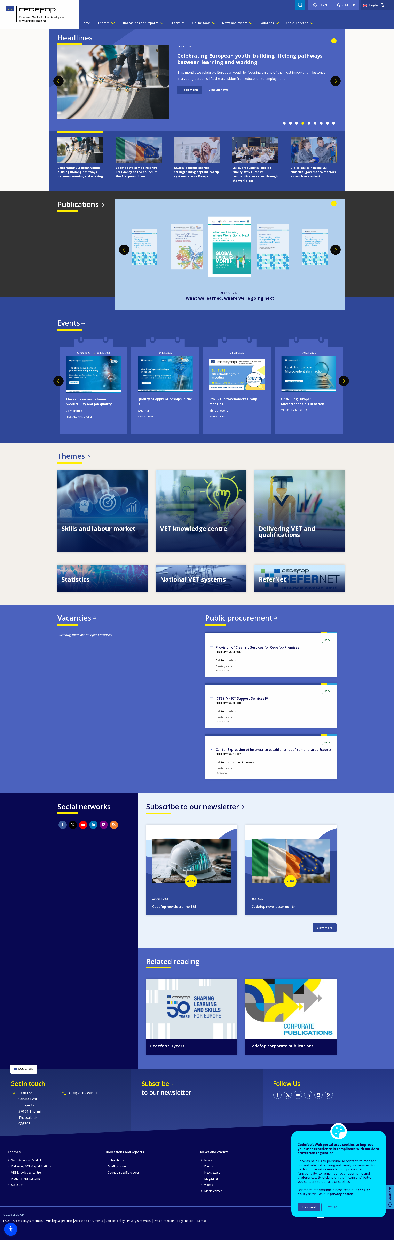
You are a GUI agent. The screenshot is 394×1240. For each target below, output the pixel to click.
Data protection (164, 1221)
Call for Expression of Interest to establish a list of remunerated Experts (274, 749)
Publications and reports (124, 1152)
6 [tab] (315, 123)
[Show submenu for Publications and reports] (161, 23)
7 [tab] (321, 123)
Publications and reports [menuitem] (139, 23)
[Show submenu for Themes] (112, 23)
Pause (334, 40)
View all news (218, 96)
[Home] (36, 14)
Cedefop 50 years (167, 1046)
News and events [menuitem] (234, 23)
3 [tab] (296, 123)
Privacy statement (139, 1221)
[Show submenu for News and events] (250, 23)
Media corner (213, 1191)
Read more (190, 96)
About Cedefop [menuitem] (297, 23)
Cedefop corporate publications (282, 1046)
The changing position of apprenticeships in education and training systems (230, 298)
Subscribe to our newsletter (192, 806)
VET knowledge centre (26, 1172)
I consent (309, 1207)
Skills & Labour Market (26, 1160)
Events (68, 323)
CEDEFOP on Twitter (73, 825)
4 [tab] (303, 123)
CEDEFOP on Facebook (62, 825)
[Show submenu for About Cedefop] (311, 23)
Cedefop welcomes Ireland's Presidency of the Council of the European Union (250, 58)
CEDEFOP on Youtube (83, 825)
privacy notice (341, 1194)
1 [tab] (284, 123)
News (208, 1160)
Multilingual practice (59, 1221)
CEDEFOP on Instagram (104, 825)
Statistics (17, 1185)
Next (335, 81)
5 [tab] (309, 123)
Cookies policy (115, 1221)
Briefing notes (117, 1166)
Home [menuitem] (85, 23)
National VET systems (25, 1179)
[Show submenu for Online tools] (213, 23)
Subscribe (155, 1083)
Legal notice (185, 1221)
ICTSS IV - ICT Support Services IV (242, 698)
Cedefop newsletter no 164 (274, 906)
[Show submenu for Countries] (277, 23)
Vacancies (74, 618)
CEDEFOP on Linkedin (93, 825)
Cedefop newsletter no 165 (174, 906)
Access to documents (88, 1221)
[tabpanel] (197, 76)
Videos (208, 1185)
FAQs (6, 1221)
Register (348, 5)
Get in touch (27, 1083)
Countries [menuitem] (266, 23)
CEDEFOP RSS (114, 825)
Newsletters (212, 1172)
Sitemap (201, 1221)
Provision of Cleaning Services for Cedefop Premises (257, 647)
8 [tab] (327, 123)
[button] (10, 1229)
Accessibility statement (28, 1221)
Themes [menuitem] (104, 23)
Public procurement (238, 618)
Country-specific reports (124, 1172)
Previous (58, 81)
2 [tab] (290, 123)
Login (322, 5)
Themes (71, 456)
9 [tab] (333, 123)
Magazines (211, 1179)
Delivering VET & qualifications (31, 1166)
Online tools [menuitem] (201, 23)
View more (102, 511)
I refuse (331, 1207)
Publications (78, 204)
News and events (214, 1152)
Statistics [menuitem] (177, 23)
